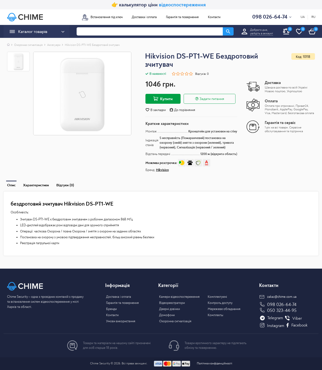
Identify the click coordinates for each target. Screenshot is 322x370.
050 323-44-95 (282, 310)
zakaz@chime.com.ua (282, 297)
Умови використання (120, 321)
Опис (11, 185)
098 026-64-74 (281, 304)
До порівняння (184, 110)
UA (303, 17)
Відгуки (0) (65, 185)
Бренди (111, 309)
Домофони (167, 315)
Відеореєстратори (172, 303)
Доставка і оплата (144, 17)
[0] (311, 37)
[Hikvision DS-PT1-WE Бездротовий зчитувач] (82, 93)
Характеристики (36, 185)
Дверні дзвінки (169, 309)
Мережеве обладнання (224, 309)
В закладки (158, 110)
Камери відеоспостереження (179, 297)
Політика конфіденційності (214, 363)
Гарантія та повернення (182, 17)
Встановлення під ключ (107, 17)
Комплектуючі (217, 297)
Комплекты (215, 315)
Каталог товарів (32, 31)
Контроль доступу (220, 303)
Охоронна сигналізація (28, 45)
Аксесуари (53, 45)
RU (313, 17)
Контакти (214, 17)
